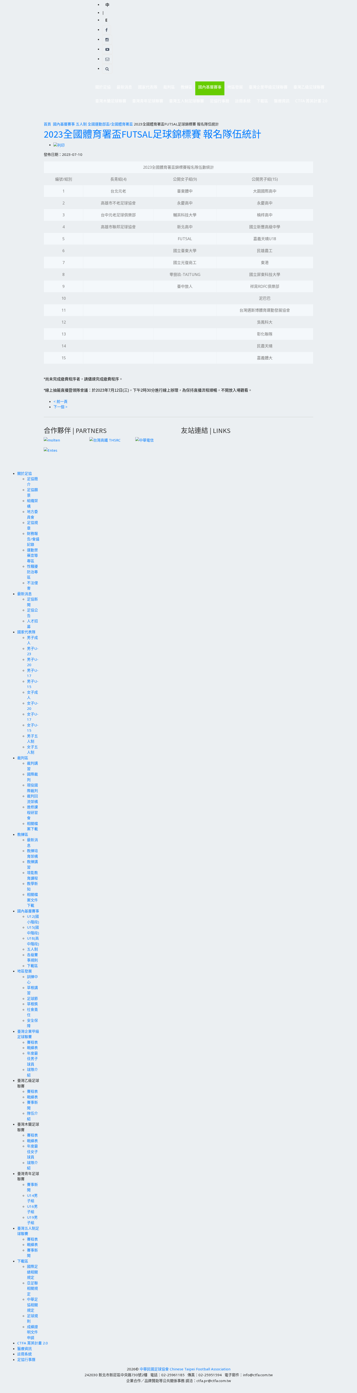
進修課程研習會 (32, 812)
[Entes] (50, 449)
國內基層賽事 (208, 88)
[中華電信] (144, 439)
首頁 (47, 124)
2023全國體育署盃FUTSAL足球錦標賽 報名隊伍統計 (152, 134)
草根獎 (32, 1003)
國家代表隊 (146, 88)
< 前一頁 (60, 401)
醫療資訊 (281, 101)
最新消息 (123, 88)
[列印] (59, 144)
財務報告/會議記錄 (33, 539)
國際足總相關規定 (32, 1272)
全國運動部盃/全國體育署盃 (110, 124)
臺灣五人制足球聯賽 (185, 102)
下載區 (261, 102)
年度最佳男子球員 (32, 1059)
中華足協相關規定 (32, 1305)
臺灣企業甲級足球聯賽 (267, 88)
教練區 (185, 88)
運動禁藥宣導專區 (32, 555)
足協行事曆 (219, 101)
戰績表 (32, 1047)
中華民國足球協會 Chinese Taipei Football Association (185, 1369)
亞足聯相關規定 (32, 1288)
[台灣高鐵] (104, 439)
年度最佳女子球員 (32, 1151)
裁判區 (167, 88)
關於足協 (101, 88)
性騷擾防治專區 (32, 572)
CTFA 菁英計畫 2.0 (311, 101)
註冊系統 (243, 101)
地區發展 (233, 88)
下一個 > (60, 406)
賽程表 (32, 1042)
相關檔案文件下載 (32, 900)
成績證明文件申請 (32, 1332)
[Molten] (52, 439)
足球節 (32, 998)
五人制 (81, 124)
